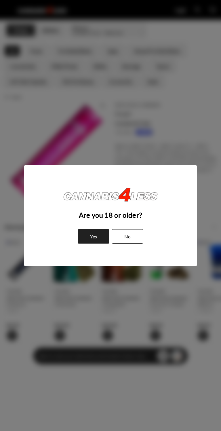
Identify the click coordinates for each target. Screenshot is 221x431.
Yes (93, 236)
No (127, 236)
